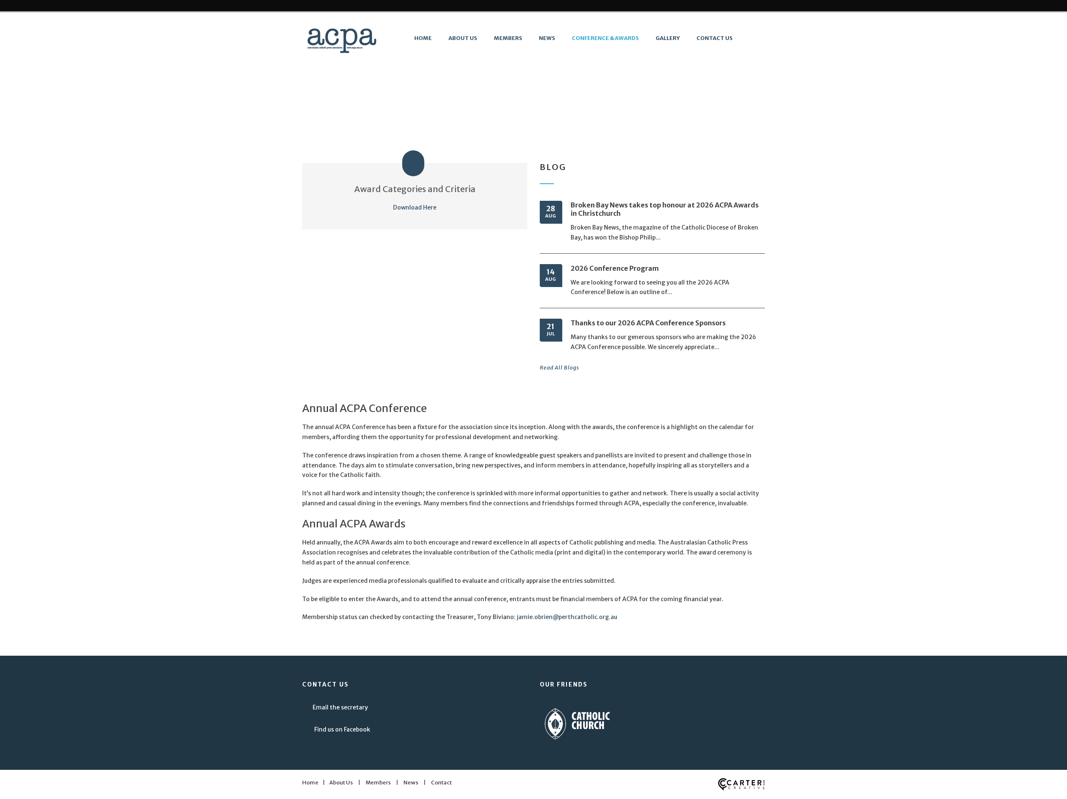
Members (508, 38)
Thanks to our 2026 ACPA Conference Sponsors (648, 323)
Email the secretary (340, 707)
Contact (441, 782)
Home (423, 38)
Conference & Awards (605, 38)
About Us (462, 38)
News (547, 38)
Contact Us (714, 38)
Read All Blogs (559, 367)
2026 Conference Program (615, 268)
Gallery (668, 38)
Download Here (414, 207)
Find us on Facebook (342, 729)
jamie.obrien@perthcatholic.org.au (567, 617)
